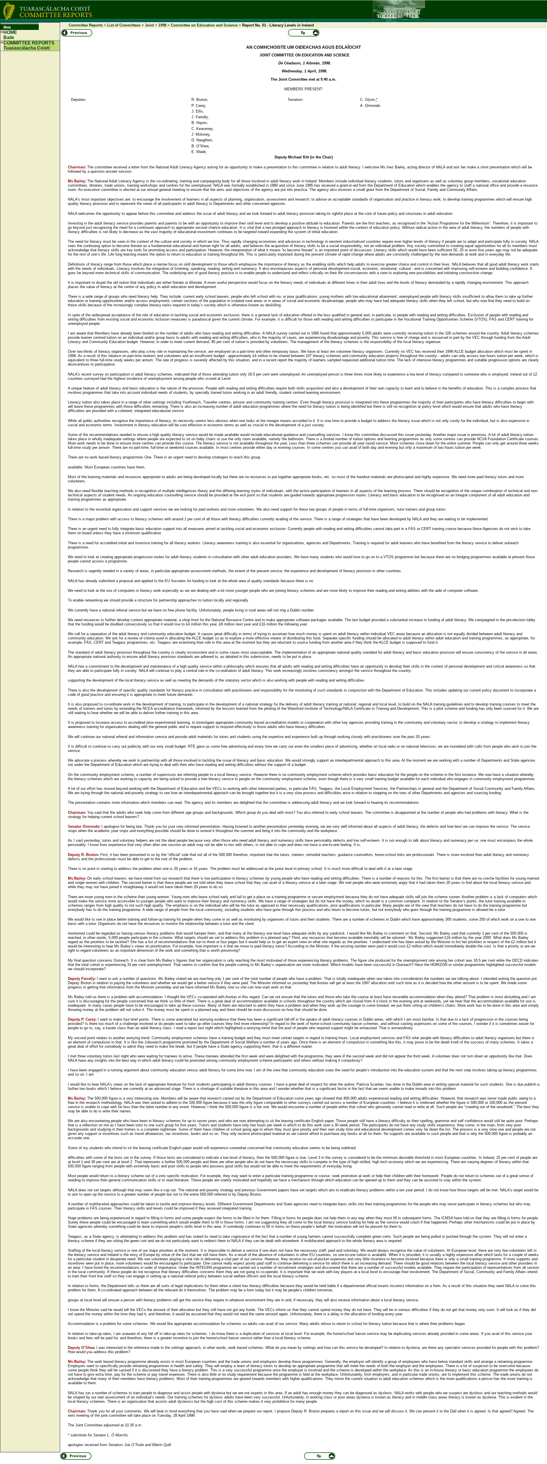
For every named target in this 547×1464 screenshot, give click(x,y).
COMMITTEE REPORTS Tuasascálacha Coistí (28, 45)
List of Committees (123, 25)
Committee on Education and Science (204, 25)
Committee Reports (86, 25)
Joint (149, 25)
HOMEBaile (10, 35)
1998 (162, 25)
